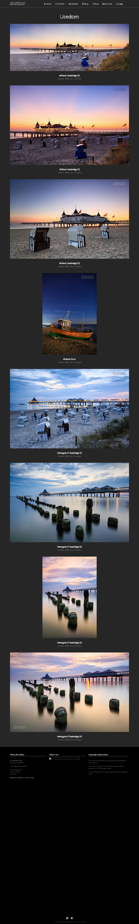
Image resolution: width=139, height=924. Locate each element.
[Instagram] (72, 919)
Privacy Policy (29, 778)
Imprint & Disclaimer (17, 778)
